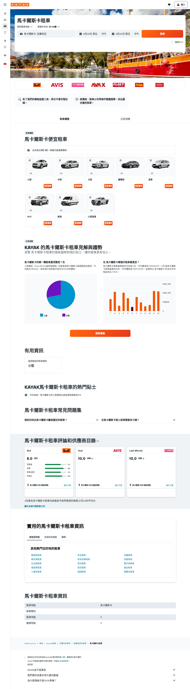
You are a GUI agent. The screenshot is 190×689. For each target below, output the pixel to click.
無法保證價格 (63, 661)
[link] (100, 333)
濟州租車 (81, 563)
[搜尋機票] (5, 14)
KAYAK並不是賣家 (36, 669)
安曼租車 (128, 559)
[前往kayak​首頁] (20, 4)
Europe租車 (51, 643)
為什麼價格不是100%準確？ (42, 680)
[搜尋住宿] (5, 20)
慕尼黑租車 (36, 559)
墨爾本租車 (129, 571)
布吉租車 (81, 555)
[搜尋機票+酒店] (5, 32)
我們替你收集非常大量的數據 (42, 675)
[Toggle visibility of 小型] (43, 315)
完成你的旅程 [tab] (50, 537)
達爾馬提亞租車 (80, 643)
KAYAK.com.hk (30, 643)
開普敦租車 (36, 555)
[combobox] (25, 26)
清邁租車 (128, 555)
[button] (5, 4)
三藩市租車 (36, 571)
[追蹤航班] (5, 47)
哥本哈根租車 (83, 559)
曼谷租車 (128, 567)
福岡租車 (81, 571)
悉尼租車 (81, 567)
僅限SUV (179, 42)
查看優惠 (47, 186)
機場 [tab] (64, 537)
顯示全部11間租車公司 (34, 506)
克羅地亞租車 (65, 643)
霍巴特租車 (129, 563)
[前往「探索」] (5, 41)
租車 (41, 643)
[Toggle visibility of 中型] (66, 315)
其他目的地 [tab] (34, 537)
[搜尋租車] (5, 26)
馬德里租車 (36, 567)
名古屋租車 (36, 563)
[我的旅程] (5, 55)
